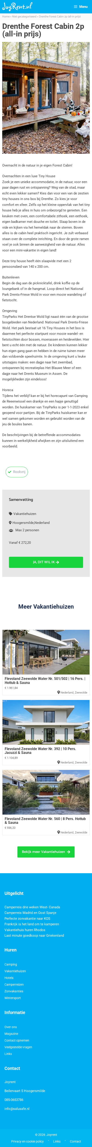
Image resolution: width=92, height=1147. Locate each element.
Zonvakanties (13, 991)
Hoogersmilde (23, 523)
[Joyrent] (17, 6)
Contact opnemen (16, 1040)
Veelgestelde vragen (18, 1047)
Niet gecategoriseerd (24, 16)
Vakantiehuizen (24, 514)
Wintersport (12, 998)
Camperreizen (14, 984)
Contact (75, 1141)
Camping (10, 964)
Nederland (42, 523)
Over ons (10, 1027)
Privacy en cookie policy (27, 1141)
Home (6, 16)
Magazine (11, 1033)
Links (8, 1054)
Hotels (8, 978)
